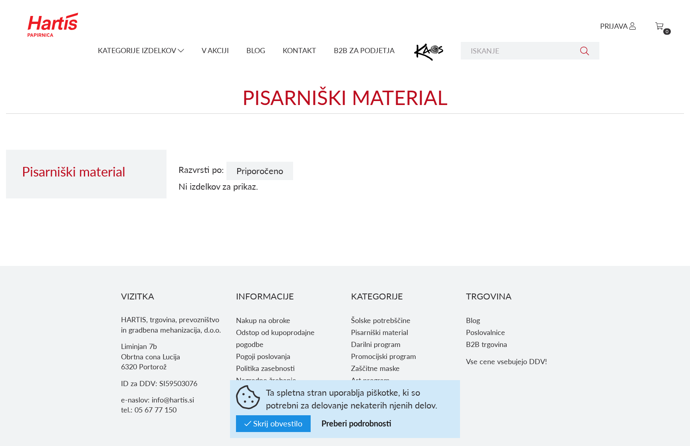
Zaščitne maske (375, 368)
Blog (255, 50)
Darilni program (376, 344)
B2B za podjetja (364, 50)
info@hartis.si (173, 399)
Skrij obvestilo (276, 423)
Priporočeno (259, 170)
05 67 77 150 (155, 409)
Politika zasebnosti (265, 368)
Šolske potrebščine (380, 320)
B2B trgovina (486, 344)
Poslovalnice (485, 332)
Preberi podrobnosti (356, 423)
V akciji (215, 50)
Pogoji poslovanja (263, 356)
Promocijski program (383, 356)
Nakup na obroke (263, 320)
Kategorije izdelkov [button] (138, 50)
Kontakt (299, 50)
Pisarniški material (379, 332)
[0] (659, 26)
